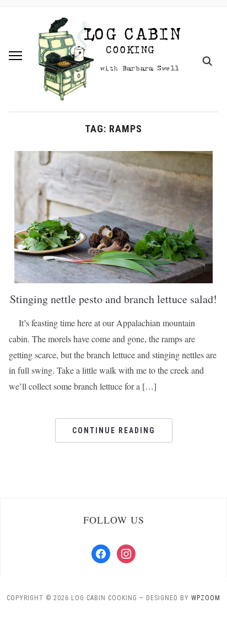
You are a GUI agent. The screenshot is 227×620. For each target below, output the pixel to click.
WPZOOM (205, 598)
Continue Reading (113, 430)
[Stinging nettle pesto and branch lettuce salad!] (113, 216)
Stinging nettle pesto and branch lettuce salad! (113, 299)
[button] (15, 55)
